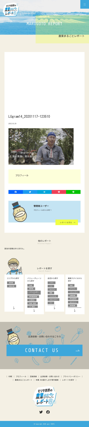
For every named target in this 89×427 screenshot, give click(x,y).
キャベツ (52, 289)
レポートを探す (68, 380)
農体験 (31, 288)
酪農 (51, 292)
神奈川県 (11, 286)
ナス (51, 286)
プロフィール (21, 376)
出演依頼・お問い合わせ (49, 376)
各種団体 (32, 300)
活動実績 (33, 376)
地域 (71, 285)
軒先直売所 (73, 298)
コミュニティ (74, 292)
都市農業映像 (33, 296)
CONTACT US (42, 350)
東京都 (11, 282)
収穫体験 (72, 295)
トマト (52, 282)
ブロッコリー (53, 299)
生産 (30, 285)
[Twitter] (30, 192)
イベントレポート (34, 292)
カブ (51, 303)
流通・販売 (32, 303)
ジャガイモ (53, 296)
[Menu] (84, 4)
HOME (10, 376)
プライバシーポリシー (71, 376)
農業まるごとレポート (23, 380)
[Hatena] (44, 192)
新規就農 (72, 305)
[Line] (73, 192)
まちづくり (73, 302)
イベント (72, 288)
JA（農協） (32, 306)
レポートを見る (66, 222)
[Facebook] (15, 192)
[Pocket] (59, 192)
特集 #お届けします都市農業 (47, 380)
